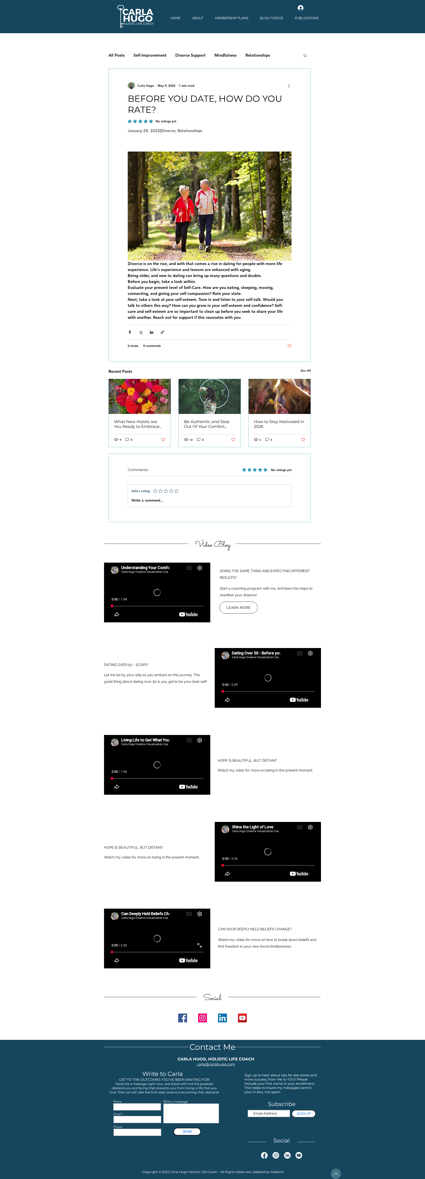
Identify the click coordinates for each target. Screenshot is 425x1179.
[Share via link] (162, 332)
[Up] (336, 1174)
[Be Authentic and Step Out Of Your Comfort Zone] (210, 396)
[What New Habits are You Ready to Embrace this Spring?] (140, 396)
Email (117, 1114)
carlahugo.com (222, 1064)
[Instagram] (202, 1018)
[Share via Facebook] (130, 332)
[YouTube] (242, 1018)
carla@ (203, 1064)
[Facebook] (182, 1018)
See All (306, 371)
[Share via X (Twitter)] (141, 332)
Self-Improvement (149, 55)
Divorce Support (190, 55)
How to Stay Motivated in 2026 (279, 424)
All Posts (116, 55)
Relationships (257, 55)
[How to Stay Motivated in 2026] (280, 396)
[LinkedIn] (222, 1018)
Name (117, 1101)
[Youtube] (299, 1155)
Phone (118, 1126)
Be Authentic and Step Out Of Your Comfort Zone (206, 424)
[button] (305, 55)
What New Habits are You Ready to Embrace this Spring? (136, 424)
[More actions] (289, 85)
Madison (277, 1172)
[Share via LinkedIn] (151, 332)
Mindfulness (225, 55)
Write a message (175, 1101)
